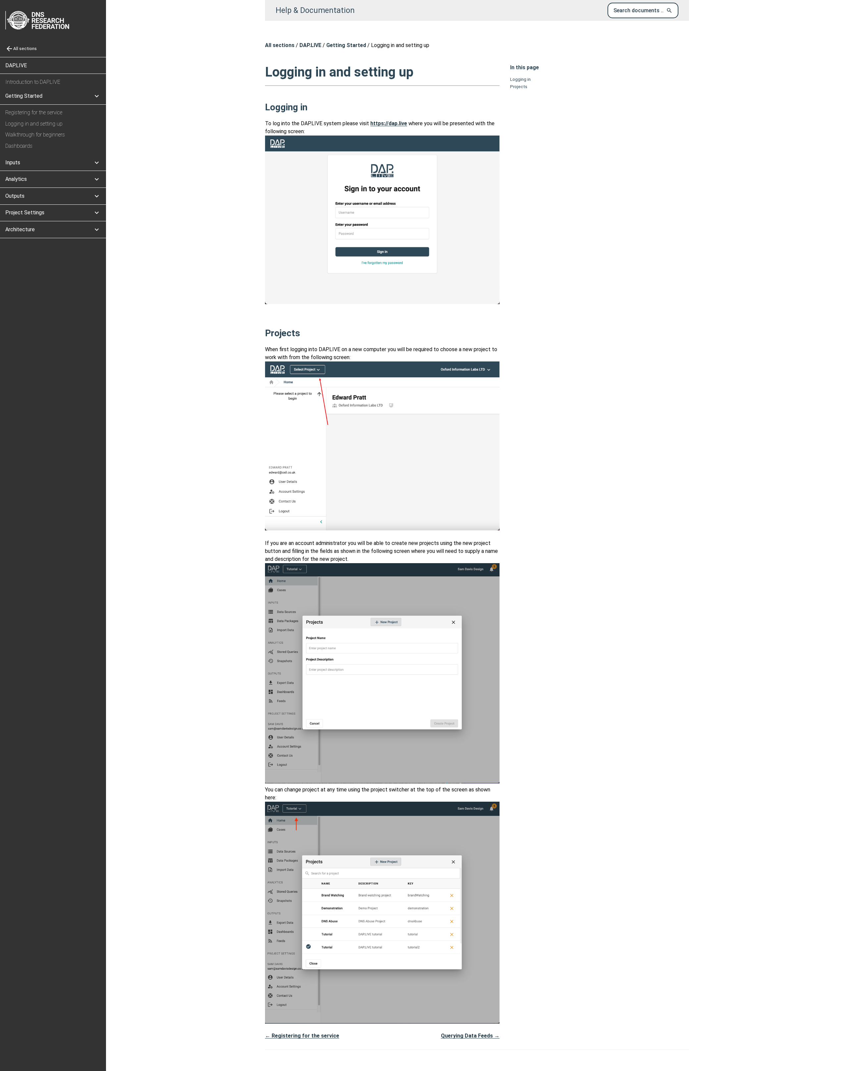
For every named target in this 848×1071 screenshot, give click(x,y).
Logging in (520, 79)
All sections (279, 45)
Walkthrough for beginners (35, 135)
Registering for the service (33, 112)
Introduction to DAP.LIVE (32, 82)
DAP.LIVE (16, 65)
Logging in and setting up (34, 124)
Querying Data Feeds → (470, 1036)
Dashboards (18, 146)
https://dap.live (388, 123)
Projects (518, 86)
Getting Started (346, 45)
